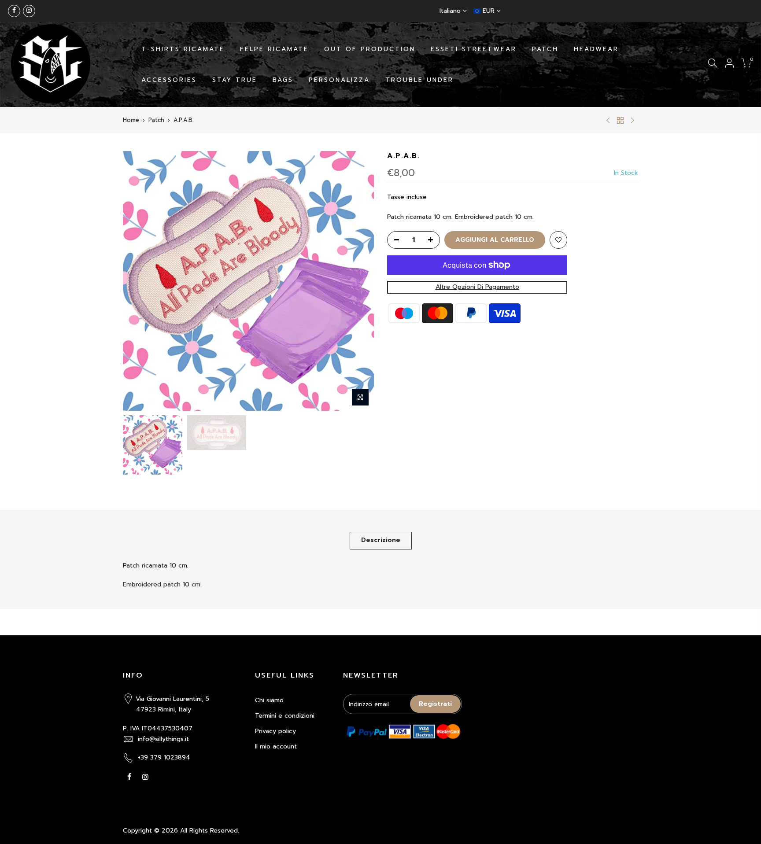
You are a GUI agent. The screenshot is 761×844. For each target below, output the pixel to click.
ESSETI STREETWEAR (474, 49)
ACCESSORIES (169, 80)
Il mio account (276, 746)
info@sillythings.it (163, 739)
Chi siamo (269, 700)
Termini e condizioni (284, 715)
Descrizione (380, 540)
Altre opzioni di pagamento (477, 286)
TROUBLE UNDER (419, 80)
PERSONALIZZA (339, 80)
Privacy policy (275, 731)
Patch (156, 120)
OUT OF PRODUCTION (369, 49)
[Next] (358, 281)
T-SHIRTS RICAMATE (183, 49)
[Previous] (138, 281)
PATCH (545, 49)
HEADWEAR (596, 49)
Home (131, 120)
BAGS (283, 80)
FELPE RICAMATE (274, 49)
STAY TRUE (234, 80)
